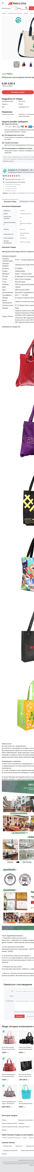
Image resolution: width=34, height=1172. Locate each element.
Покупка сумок (7, 1146)
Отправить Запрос (18, 92)
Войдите (5, 193)
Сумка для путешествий (10, 1150)
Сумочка (26, 13)
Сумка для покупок (23, 1126)
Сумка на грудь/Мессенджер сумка (10, 1126)
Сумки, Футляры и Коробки (15, 13)
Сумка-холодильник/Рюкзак (10, 1123)
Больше (4, 1154)
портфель (21, 1123)
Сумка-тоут (19, 1146)
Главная (4, 13)
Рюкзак (4, 1120)
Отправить (19, 1016)
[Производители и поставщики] (17, 3)
